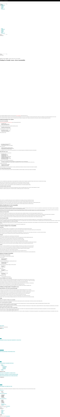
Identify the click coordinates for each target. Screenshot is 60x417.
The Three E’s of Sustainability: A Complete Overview (7, 372)
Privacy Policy (3, 403)
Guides (4, 58)
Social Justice (4, 368)
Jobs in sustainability (18, 115)
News (2, 8)
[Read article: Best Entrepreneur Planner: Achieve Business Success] (30, 345)
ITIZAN (2, 400)
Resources (2, 6)
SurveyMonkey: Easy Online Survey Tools (6, 386)
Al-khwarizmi (2, 397)
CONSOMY (2, 402)
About (2, 391)
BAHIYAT (2, 396)
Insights (2, 7)
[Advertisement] (30, 110)
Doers (2, 4)
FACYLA (2, 401)
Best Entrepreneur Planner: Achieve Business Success (7, 351)
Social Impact (4, 367)
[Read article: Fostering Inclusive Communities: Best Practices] (30, 357)
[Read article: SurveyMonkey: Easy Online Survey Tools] (30, 381)
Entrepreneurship (5, 366)
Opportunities (2, 413)
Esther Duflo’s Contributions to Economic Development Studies (9, 374)
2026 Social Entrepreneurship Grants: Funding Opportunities (9, 375)
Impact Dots (1, 58)
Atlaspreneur (2, 395)
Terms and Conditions (3, 404)
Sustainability (6, 58)
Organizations (3, 5)
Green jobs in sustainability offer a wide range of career (6, 122)
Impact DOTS (2, 325)
